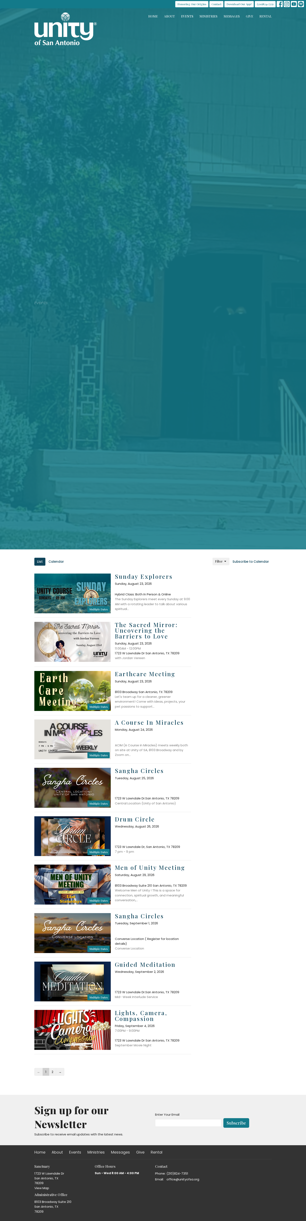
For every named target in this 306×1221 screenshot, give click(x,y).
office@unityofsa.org (183, 1179)
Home (153, 16)
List (40, 561)
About (169, 16)
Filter (219, 561)
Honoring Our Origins (191, 4)
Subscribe (236, 1123)
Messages (232, 16)
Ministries (208, 16)
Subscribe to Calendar (251, 561)
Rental (265, 16)
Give (249, 16)
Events (187, 16)
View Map (41, 1188)
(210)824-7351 (265, 4)
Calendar (56, 561)
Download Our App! (239, 4)
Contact (216, 4)
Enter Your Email (167, 1114)
